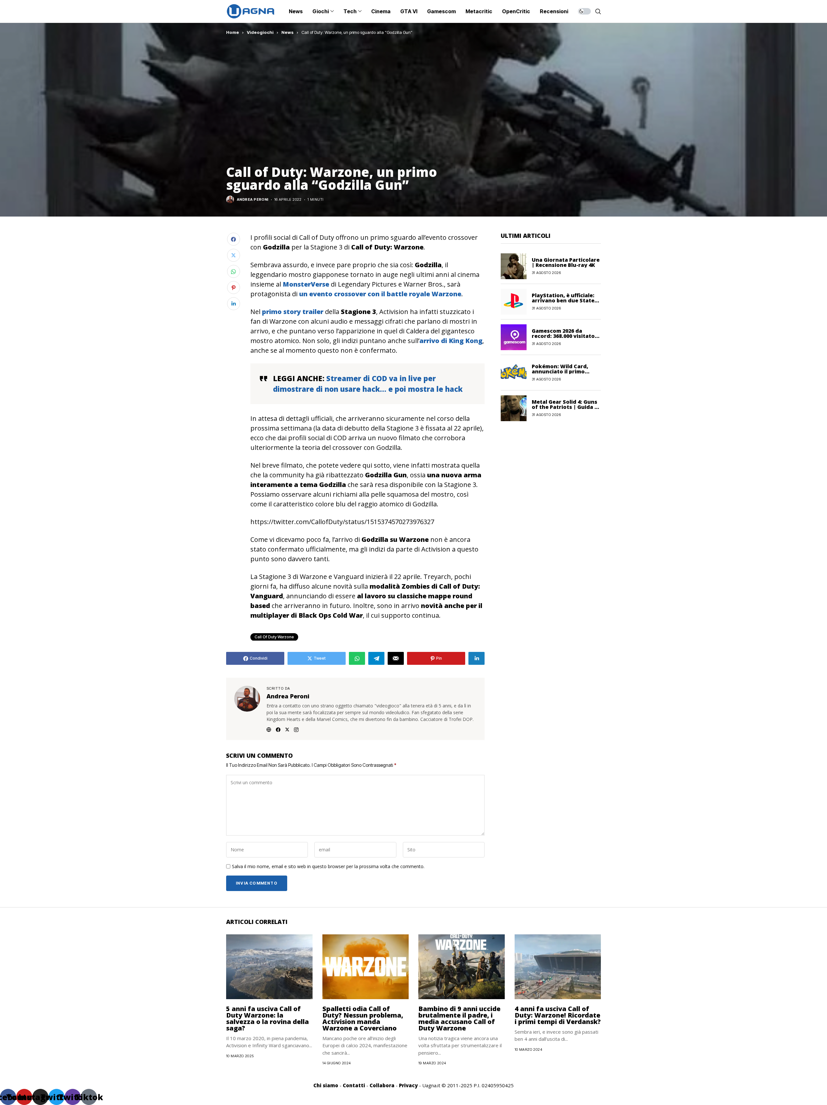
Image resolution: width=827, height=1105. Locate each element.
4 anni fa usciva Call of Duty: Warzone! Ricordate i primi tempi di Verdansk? (558, 1015)
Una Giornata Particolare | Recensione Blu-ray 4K (566, 262)
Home (232, 32)
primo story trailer (292, 311)
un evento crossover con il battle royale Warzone (380, 293)
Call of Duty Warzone (274, 636)
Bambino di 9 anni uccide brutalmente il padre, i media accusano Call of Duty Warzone (459, 1018)
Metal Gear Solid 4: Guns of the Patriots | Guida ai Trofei (565, 407)
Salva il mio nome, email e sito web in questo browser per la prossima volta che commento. (328, 866)
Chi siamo (325, 1085)
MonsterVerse (306, 284)
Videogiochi (260, 32)
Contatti (354, 1085)
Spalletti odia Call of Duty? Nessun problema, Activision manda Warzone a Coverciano (362, 1018)
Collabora (382, 1085)
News (287, 32)
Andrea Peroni (252, 200)
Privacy (408, 1085)
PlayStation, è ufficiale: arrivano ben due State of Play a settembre (563, 300)
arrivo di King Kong (450, 340)
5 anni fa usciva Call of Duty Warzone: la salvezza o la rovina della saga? (267, 1018)
